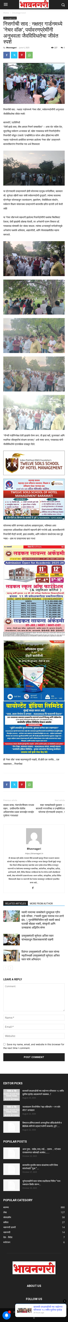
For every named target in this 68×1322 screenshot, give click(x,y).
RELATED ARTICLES (15, 903)
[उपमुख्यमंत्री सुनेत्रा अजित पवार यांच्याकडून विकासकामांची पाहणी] (11, 939)
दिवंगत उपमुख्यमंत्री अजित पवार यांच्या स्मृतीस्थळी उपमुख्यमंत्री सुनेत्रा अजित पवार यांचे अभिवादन (40, 955)
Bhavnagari (11, 47)
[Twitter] (14, 55)
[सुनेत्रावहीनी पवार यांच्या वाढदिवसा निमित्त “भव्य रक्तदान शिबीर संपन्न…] (11, 1185)
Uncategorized (19, 12)
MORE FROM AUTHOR (41, 903)
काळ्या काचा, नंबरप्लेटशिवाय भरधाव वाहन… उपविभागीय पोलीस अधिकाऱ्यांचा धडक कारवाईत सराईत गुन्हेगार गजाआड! (18, 810)
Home (6, 12)
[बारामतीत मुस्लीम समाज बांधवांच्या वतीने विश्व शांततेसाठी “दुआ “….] (11, 1169)
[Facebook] (6, 55)
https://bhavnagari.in (34, 853)
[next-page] (11, 968)
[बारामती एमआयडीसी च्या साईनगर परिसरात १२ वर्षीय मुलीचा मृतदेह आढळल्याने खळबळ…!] (11, 1095)
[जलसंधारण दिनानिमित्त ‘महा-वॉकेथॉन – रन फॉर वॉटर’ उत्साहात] (11, 1111)
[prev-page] (5, 968)
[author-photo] (34, 844)
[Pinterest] (21, 55)
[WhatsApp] (29, 55)
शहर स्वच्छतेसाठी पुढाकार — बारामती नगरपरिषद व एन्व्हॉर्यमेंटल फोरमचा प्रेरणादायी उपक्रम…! (50, 809)
